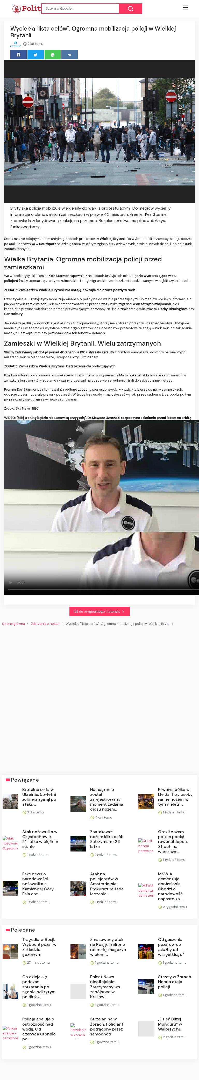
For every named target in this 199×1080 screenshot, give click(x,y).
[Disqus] (99, 698)
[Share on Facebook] (18, 54)
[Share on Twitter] (35, 54)
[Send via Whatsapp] (53, 54)
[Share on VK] (69, 54)
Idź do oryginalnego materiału (97, 611)
